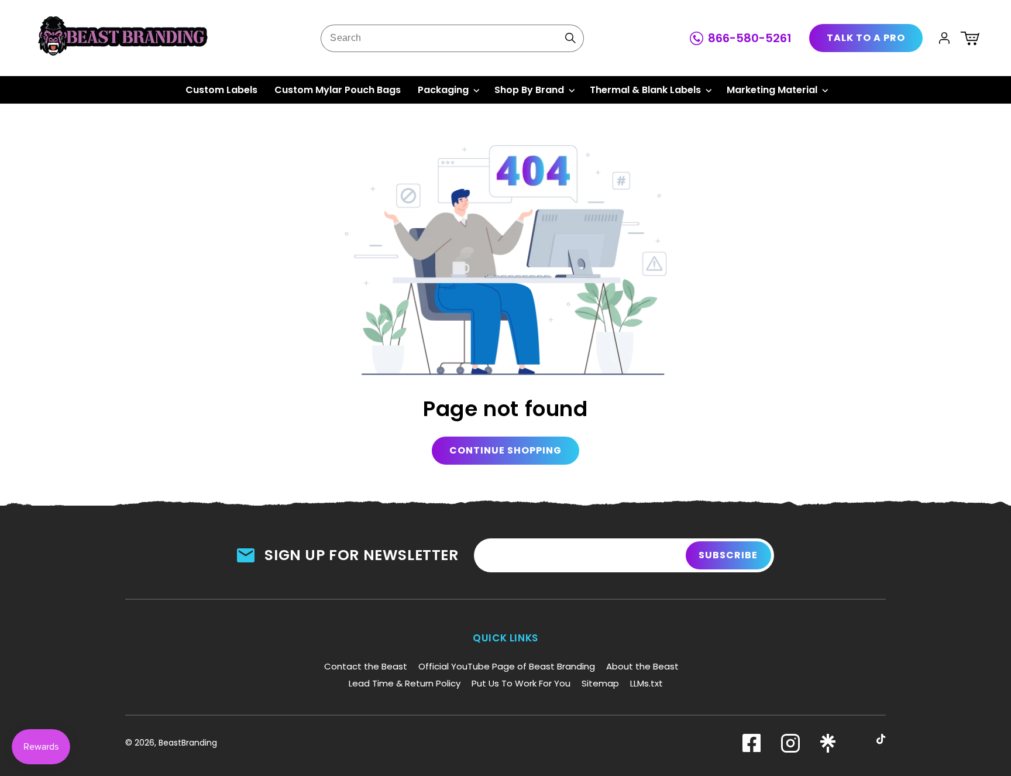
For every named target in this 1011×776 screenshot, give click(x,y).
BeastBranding (188, 742)
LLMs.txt (646, 683)
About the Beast (642, 666)
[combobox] (452, 38)
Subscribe (728, 555)
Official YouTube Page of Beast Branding (506, 666)
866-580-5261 (750, 38)
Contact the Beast (365, 666)
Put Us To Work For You (521, 683)
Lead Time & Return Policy (404, 683)
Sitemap (600, 683)
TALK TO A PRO (866, 37)
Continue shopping (505, 450)
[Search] (570, 38)
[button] (970, 38)
